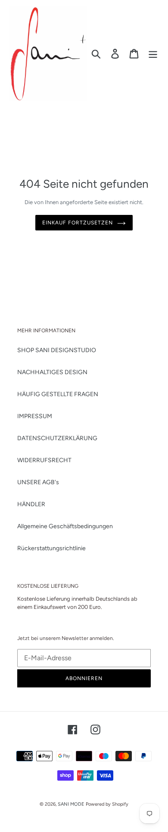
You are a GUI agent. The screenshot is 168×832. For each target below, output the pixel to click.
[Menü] (152, 53)
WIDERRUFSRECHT (44, 460)
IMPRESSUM (34, 416)
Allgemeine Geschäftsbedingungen (65, 526)
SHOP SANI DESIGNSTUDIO (56, 350)
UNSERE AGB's (38, 482)
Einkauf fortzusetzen (77, 223)
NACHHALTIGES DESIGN (52, 372)
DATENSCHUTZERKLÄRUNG (57, 438)
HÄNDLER (31, 504)
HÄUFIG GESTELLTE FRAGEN (57, 394)
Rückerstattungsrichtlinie (51, 548)
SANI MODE (71, 804)
